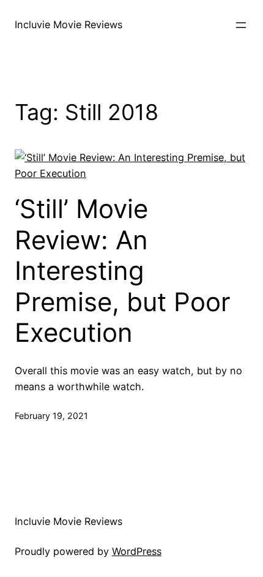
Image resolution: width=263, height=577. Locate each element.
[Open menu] (241, 25)
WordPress (136, 551)
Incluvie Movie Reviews (68, 24)
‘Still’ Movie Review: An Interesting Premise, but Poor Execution (123, 271)
